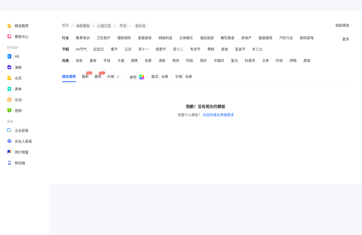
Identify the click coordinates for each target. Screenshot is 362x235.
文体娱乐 (186, 37)
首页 (65, 25)
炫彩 (79, 60)
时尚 (279, 60)
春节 (114, 48)
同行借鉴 (22, 151)
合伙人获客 (23, 141)
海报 (18, 67)
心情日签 (104, 25)
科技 (189, 60)
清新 (162, 60)
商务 (175, 60)
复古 (234, 60)
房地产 (246, 37)
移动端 (20, 162)
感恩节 (161, 48)
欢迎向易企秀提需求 (218, 114)
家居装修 (145, 37)
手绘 (106, 60)
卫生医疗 (103, 37)
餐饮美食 (227, 37)
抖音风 (250, 60)
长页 (18, 77)
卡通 (120, 60)
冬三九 (257, 48)
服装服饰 (265, 37)
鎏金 (93, 60)
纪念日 (99, 48)
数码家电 (307, 37)
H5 (17, 56)
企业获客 (22, 130)
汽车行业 (286, 37)
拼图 (293, 60)
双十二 (178, 48)
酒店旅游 (207, 37)
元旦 (128, 48)
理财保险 (124, 37)
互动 (18, 99)
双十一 (143, 48)
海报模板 (83, 25)
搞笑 (134, 60)
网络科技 (165, 37)
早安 (123, 25)
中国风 (219, 60)
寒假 (210, 48)
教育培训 (83, 37)
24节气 (81, 48)
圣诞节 (240, 48)
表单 (18, 88)
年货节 (195, 48)
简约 (203, 60)
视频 (18, 110)
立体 (265, 60)
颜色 (133, 76)
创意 (148, 60)
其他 (224, 48)
